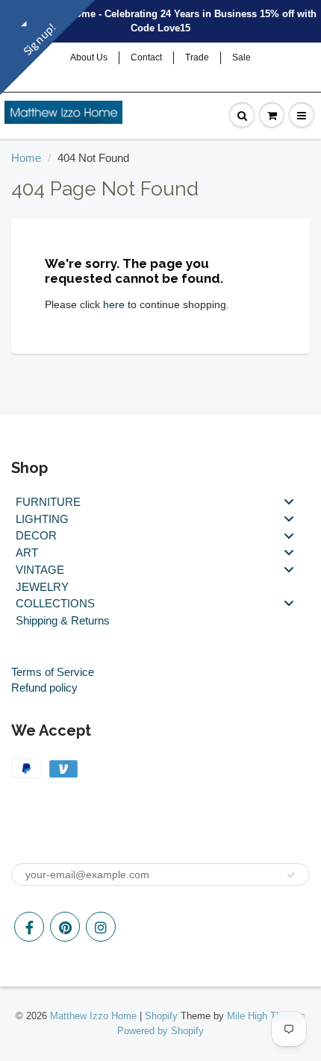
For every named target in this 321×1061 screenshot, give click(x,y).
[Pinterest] (65, 927)
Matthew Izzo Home (93, 1015)
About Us (88, 57)
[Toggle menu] (289, 502)
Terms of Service (52, 672)
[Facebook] (29, 927)
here (114, 304)
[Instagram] (101, 927)
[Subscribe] (291, 875)
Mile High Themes (266, 1015)
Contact (146, 57)
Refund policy (44, 687)
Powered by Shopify (160, 1030)
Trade (197, 57)
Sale (241, 57)
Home (26, 157)
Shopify (161, 1015)
